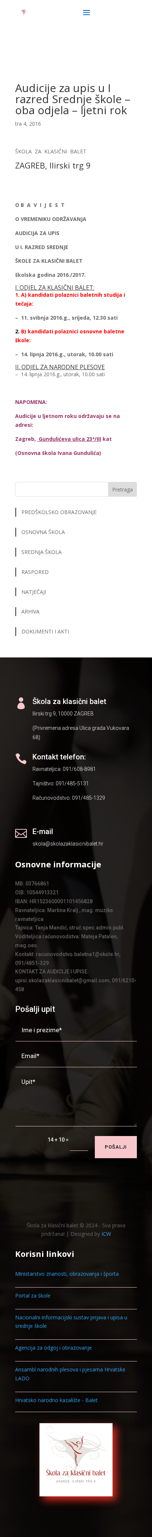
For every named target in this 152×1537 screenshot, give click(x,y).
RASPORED (35, 571)
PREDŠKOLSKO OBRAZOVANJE (59, 512)
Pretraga (122, 489)
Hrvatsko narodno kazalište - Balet (56, 1400)
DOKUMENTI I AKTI (45, 631)
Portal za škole (33, 1295)
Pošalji (116, 1147)
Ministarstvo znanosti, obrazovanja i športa (67, 1273)
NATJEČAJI (34, 591)
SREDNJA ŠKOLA (41, 551)
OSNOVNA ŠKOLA (43, 531)
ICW (106, 1233)
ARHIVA (30, 611)
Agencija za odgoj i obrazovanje (53, 1347)
